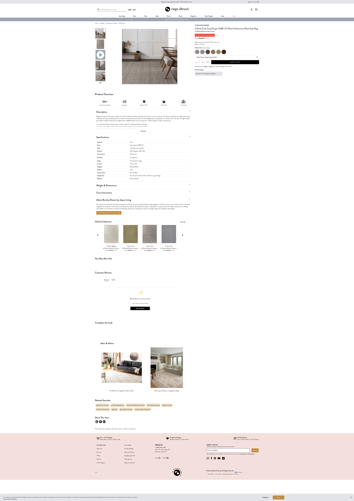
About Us (99, 449)
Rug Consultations (129, 463)
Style (157, 16)
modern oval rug (167, 405)
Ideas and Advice (129, 452)
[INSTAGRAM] (208, 458)
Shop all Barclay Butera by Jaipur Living (109, 213)
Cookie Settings (128, 449)
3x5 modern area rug (153, 405)
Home (96, 23)
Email (164, 458)
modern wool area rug (102, 409)
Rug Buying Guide (129, 456)
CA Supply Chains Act (227, 474)
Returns (99, 459)
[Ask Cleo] (132, 9)
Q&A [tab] (113, 280)
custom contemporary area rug (135, 405)
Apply (205, 66)
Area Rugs (122, 16)
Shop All (182, 222)
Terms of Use (251, 454)
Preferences (265, 497)
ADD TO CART (235, 62)
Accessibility (127, 445)
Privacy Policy (243, 454)
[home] (177, 11)
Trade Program (208, 16)
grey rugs (114, 409)
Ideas (222, 16)
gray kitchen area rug (102, 405)
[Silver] (202, 52)
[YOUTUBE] (219, 458)
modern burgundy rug (117, 405)
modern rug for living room (142, 409)
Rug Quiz (193, 16)
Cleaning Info (128, 459)
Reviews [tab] (106, 280)
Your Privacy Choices (238, 473)
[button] (256, 9)
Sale (234, 16)
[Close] (351, 497)
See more (143, 131)
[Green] (218, 52)
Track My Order (101, 445)
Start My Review (140, 308)
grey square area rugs (126, 409)
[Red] (224, 52)
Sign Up (255, 450)
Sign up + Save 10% (253, 2)
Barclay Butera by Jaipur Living (205, 31)
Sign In (211, 66)
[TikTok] (223, 458)
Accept (278, 497)
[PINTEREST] (215, 458)
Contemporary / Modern (111, 23)
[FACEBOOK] (211, 458)
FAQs (98, 456)
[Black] (207, 52)
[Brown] (213, 52)
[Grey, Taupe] (197, 52)
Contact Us (159, 445)
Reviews (99, 452)
